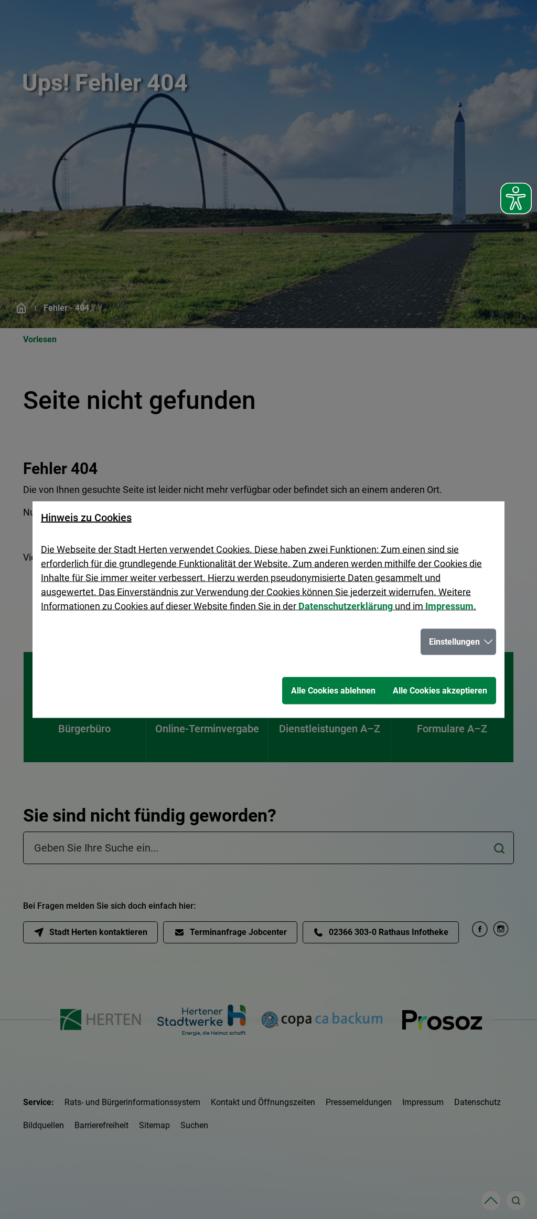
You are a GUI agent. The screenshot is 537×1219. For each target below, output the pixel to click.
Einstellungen (454, 642)
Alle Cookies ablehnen (333, 691)
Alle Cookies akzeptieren (440, 691)
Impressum (449, 606)
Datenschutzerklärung (345, 606)
